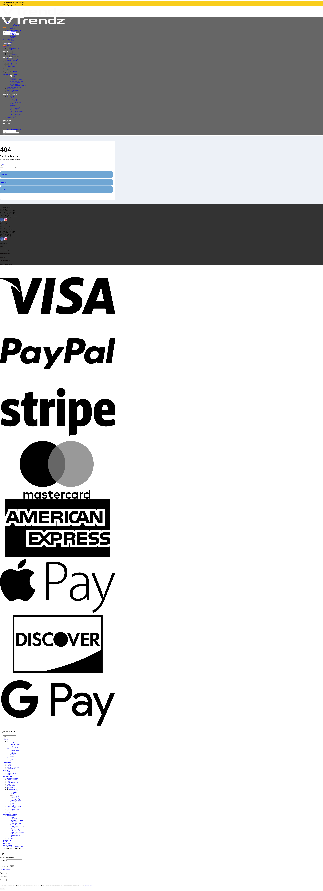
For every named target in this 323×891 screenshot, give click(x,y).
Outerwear (9, 39)
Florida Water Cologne (13, 90)
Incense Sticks (10, 65)
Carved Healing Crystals (16, 100)
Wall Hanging (13, 71)
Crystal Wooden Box (12, 63)
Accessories (7, 43)
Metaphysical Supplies (10, 94)
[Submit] (4, 134)
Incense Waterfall (11, 88)
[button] (5, 27)
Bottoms (9, 30)
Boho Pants (13, 34)
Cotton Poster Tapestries (16, 81)
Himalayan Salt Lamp (12, 59)
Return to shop (7, 74)
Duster (12, 40)
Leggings (12, 33)
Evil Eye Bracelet (11, 772)
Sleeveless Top (14, 28)
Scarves (9, 46)
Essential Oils (10, 91)
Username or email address (7, 857)
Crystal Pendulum (14, 108)
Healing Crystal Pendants (16, 113)
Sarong (12, 37)
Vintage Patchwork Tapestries (18, 85)
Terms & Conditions (5, 260)
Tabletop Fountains (12, 60)
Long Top (12, 27)
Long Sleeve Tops (15, 25)
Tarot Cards (10, 119)
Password (3, 860)
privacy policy (87, 885)
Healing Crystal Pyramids (16, 107)
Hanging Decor (12, 70)
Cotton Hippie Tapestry (16, 79)
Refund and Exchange (5, 253)
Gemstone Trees (14, 110)
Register (3, 888)
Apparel (5, 21)
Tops (8, 22)
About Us (2, 246)
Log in (12, 866)
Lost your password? (5, 869)
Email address (4, 876)
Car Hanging (15, 76)
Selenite (12, 97)
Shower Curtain (14, 84)
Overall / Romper (14, 31)
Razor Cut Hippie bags (13, 767)
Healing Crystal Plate (15, 114)
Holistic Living (7, 57)
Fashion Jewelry (11, 768)
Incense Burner (11, 66)
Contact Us (6, 123)
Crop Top (12, 24)
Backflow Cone (11, 68)
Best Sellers (6, 122)
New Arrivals (7, 120)
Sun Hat (9, 45)
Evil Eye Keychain (12, 54)
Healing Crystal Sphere (16, 102)
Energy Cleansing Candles (14, 87)
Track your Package (5, 250)
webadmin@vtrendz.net (10, 217)
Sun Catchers (13, 73)
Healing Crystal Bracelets (16, 111)
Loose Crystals (14, 99)
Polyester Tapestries (15, 82)
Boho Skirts (13, 36)
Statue (8, 62)
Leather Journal (11, 117)
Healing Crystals (11, 96)
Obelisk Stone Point (15, 104)
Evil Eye (5, 51)
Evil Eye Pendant (11, 56)
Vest (11, 42)
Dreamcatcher (13, 78)
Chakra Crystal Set (15, 116)
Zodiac (8, 93)
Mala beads (13, 105)
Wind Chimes (13, 74)
